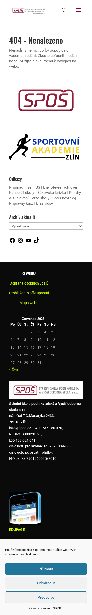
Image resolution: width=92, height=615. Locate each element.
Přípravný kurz (21, 203)
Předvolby (46, 597)
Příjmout (46, 569)
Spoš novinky (63, 198)
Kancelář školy (21, 192)
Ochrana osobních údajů (29, 283)
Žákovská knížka (51, 192)
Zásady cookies (39, 608)
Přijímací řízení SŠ (24, 187)
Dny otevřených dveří (60, 187)
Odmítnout (46, 583)
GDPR (57, 608)
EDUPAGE (17, 530)
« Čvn (13, 369)
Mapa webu (29, 303)
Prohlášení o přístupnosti (29, 293)
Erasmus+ (44, 203)
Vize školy (41, 198)
